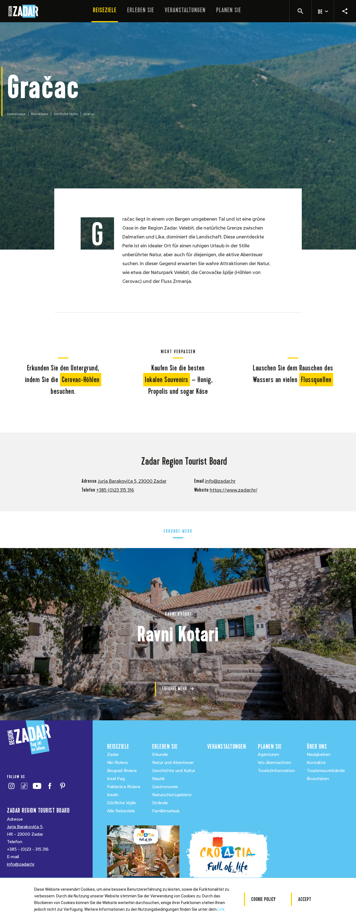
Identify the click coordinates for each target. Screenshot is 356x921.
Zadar (113, 754)
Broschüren (318, 778)
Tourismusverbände (326, 770)
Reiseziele (105, 10)
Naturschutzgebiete (172, 795)
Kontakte (316, 762)
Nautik (158, 778)
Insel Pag (116, 778)
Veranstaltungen (185, 10)
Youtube (37, 786)
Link (220, 909)
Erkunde (160, 754)
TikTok (24, 786)
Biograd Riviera (122, 770)
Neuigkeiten (318, 754)
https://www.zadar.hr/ (234, 490)
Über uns (317, 747)
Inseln (112, 795)
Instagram (11, 786)
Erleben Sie (140, 10)
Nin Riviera (117, 762)
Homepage (16, 114)
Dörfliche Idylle (66, 114)
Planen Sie (228, 10)
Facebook (49, 786)
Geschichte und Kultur (173, 770)
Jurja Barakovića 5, (25, 827)
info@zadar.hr (220, 481)
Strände (160, 803)
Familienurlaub (166, 811)
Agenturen (268, 754)
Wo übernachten (274, 762)
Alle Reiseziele (121, 811)
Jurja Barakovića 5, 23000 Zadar (132, 481)
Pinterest (62, 786)
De (320, 12)
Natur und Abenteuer (173, 762)
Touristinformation (276, 770)
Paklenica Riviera (123, 787)
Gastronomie (165, 787)
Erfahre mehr (174, 688)
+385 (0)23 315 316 (115, 490)
